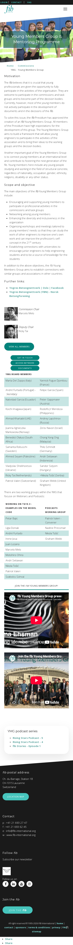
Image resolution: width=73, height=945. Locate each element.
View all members (19, 346)
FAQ (64, 927)
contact (16, 2)
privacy (56, 927)
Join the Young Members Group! (36, 585)
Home (10, 65)
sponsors (20, 927)
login (4, 2)
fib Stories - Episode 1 (27, 746)
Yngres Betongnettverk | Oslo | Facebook (36, 287)
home (60, 923)
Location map (15, 796)
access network (25, 363)
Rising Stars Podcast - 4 (28, 742)
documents (25, 368)
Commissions (26, 65)
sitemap (36, 931)
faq (29, 2)
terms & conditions (39, 927)
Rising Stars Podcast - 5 (28, 738)
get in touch (25, 357)
